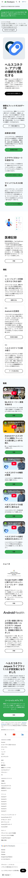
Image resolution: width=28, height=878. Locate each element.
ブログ (2, 754)
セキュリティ (4, 747)
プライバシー (4, 772)
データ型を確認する (14, 126)
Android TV (3, 790)
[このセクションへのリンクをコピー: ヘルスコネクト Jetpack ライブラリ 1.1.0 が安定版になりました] (17, 672)
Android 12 (3, 808)
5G (2, 774)
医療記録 (11, 237)
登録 (14, 715)
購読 (23, 870)
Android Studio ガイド (6, 817)
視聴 (14, 415)
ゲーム (2, 763)
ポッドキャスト (5, 756)
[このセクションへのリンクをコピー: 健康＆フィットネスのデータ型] (8, 108)
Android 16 (3, 799)
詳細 (14, 261)
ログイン (24, 1)
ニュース (3, 752)
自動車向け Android (6, 788)
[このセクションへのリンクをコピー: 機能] (8, 270)
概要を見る (14, 300)
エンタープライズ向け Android (8, 744)
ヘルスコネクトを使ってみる (15, 93)
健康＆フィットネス (6, 767)
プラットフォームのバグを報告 (8, 833)
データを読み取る (14, 371)
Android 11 (3, 811)
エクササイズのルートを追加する (15, 175)
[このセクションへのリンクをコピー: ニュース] (11, 564)
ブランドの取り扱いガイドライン (10, 867)
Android (3, 742)
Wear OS (3, 783)
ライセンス (11, 864)
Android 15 (3, 801)
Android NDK (4, 826)
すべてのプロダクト (5, 859)
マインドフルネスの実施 (14, 204)
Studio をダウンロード (6, 824)
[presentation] (14, 107)
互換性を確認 (14, 337)
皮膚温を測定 (10, 133)
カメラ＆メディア (5, 770)
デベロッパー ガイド (6, 819)
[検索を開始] (16, 2)
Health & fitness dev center (10, 6)
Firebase (3, 854)
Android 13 (3, 806)
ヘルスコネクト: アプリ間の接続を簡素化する (13, 70)
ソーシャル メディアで (14, 700)
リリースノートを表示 (14, 690)
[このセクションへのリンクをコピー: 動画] (8, 383)
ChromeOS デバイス (6, 785)
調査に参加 (3, 840)
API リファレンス (5, 822)
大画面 (2, 781)
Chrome (3, 852)
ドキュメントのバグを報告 (7, 835)
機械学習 (3, 765)
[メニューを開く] (2, 2)
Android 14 (3, 804)
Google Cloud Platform (6, 857)
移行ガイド (4, 16)
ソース (2, 749)
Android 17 (3, 796)
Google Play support (6, 838)
